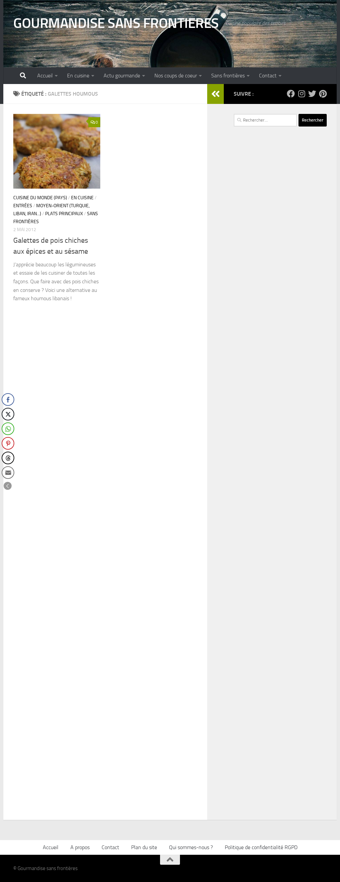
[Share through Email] (8, 472)
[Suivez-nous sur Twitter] (312, 94)
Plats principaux (64, 214)
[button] (8, 486)
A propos (80, 847)
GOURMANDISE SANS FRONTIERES (116, 23)
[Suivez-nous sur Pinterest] (323, 94)
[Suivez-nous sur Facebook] (291, 94)
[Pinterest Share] (8, 443)
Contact (268, 75)
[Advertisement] (280, 267)
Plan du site (144, 847)
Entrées (22, 206)
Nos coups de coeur (175, 75)
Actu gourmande (122, 75)
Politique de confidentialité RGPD (261, 847)
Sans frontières (228, 75)
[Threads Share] (8, 458)
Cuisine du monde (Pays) (40, 198)
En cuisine (78, 75)
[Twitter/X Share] (8, 414)
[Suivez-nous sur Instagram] (301, 94)
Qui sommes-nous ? (191, 847)
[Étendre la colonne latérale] (215, 94)
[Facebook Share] (8, 399)
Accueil (45, 75)
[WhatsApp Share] (8, 428)
